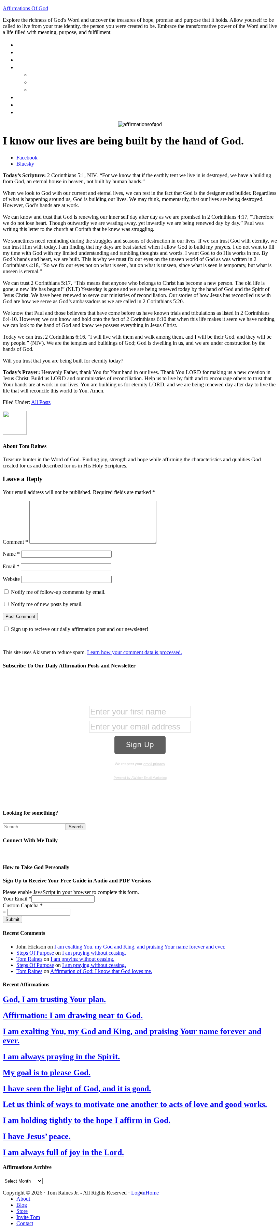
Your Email (17, 899)
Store (22, 1211)
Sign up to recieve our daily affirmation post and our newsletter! (79, 629)
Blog (21, 1205)
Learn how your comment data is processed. (134, 652)
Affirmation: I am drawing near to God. (73, 1015)
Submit (12, 919)
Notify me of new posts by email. (47, 604)
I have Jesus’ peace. (37, 1136)
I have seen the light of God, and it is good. (77, 1088)
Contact (24, 1223)
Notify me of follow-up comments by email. (58, 592)
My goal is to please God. (46, 1072)
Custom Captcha (23, 905)
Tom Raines (29, 959)
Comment (15, 542)
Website (11, 579)
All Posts (41, 402)
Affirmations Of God (25, 8)
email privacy (154, 764)
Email (11, 566)
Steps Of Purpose (35, 953)
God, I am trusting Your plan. (54, 999)
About (23, 1199)
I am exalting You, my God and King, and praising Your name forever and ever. (139, 947)
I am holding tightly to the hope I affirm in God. (86, 1120)
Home (152, 1193)
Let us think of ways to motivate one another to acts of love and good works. (135, 1104)
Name (11, 554)
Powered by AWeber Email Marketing (140, 778)
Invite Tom (28, 1217)
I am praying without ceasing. (94, 953)
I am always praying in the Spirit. (61, 1056)
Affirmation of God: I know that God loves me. (101, 971)
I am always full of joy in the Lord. (63, 1152)
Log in (138, 1193)
